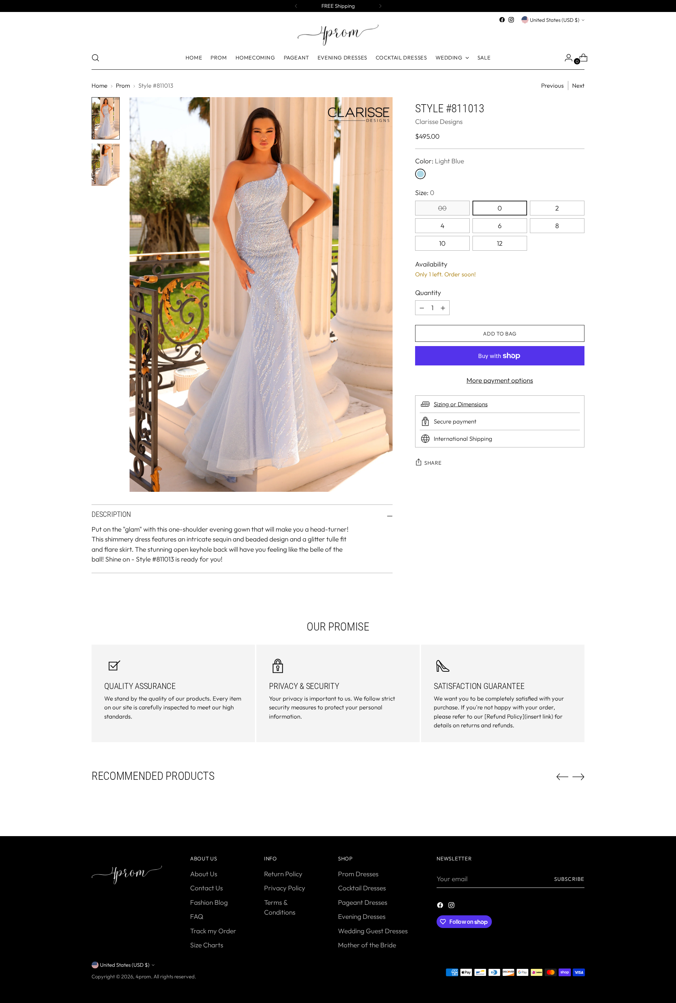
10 (442, 243)
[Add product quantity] (421, 308)
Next (578, 85)
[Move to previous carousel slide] (562, 777)
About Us (203, 874)
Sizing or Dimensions (461, 404)
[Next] (380, 6)
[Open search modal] (95, 58)
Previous (552, 85)
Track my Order (213, 931)
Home (99, 85)
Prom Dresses (358, 874)
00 (442, 208)
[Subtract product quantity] (443, 308)
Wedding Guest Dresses (373, 931)
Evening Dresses (362, 916)
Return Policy (283, 874)
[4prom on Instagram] (511, 20)
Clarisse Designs (439, 121)
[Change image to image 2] (106, 165)
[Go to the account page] (566, 58)
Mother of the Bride (367, 945)
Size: (424, 192)
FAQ (196, 916)
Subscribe (569, 879)
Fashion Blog (209, 902)
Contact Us (206, 888)
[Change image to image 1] (106, 118)
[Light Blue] (420, 174)
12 (499, 243)
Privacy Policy (284, 888)
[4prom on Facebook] (502, 20)
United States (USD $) (555, 20)
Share (433, 462)
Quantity (428, 292)
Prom (123, 85)
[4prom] (338, 35)
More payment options (500, 380)
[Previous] (296, 6)
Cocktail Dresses (362, 888)
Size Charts (206, 945)
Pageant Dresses (362, 902)
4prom (143, 976)
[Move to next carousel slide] (578, 777)
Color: (439, 161)
